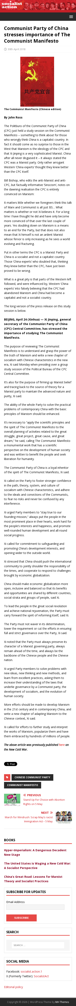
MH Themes (62, 1002)
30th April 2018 (16, 49)
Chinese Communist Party (32, 777)
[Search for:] (38, 945)
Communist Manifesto (22, 785)
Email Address (15, 902)
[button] (70, 16)
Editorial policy (13, 987)
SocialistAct (41, 976)
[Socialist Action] (38, 10)
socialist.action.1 (31, 971)
